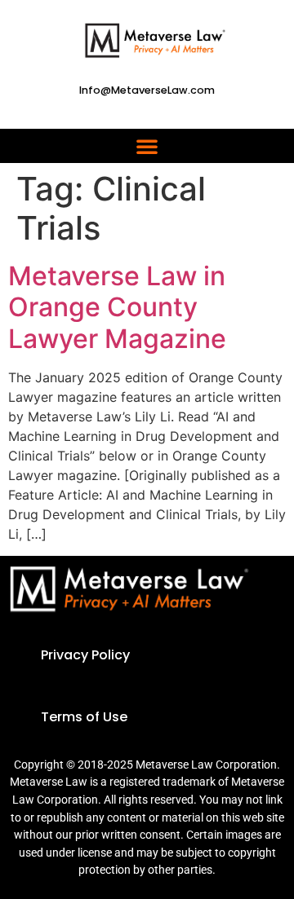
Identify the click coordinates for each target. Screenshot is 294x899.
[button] (147, 146)
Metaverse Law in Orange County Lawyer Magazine (117, 307)
